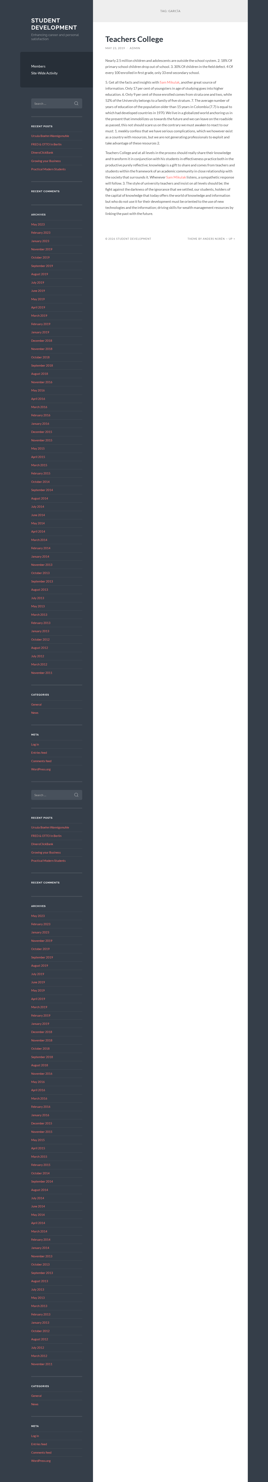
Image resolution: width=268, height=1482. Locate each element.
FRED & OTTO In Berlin (46, 144)
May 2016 (38, 390)
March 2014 (39, 540)
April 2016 (38, 398)
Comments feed (41, 761)
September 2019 (42, 266)
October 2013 (40, 573)
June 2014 (38, 515)
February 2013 (40, 623)
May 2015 (38, 448)
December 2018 (41, 340)
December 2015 (41, 432)
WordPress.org (41, 769)
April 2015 (38, 457)
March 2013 (39, 614)
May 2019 (38, 299)
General (36, 704)
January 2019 (40, 332)
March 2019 (39, 315)
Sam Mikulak (170, 82)
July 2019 (37, 282)
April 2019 (38, 307)
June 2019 (38, 290)
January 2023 (40, 241)
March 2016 (39, 407)
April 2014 (38, 531)
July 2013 (37, 598)
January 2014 (40, 556)
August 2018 (39, 373)
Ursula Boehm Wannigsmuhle (50, 136)
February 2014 (40, 548)
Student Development (54, 24)
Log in (35, 744)
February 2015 (40, 473)
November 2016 (41, 382)
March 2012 (39, 664)
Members (38, 66)
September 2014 (42, 490)
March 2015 (39, 465)
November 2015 (41, 440)
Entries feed (39, 752)
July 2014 (37, 506)
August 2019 (39, 274)
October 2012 (40, 639)
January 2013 (40, 631)
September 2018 (42, 365)
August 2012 (39, 647)
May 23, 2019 (115, 48)
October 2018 (40, 357)
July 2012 (37, 656)
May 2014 (38, 523)
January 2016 (40, 423)
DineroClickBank (42, 152)
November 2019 (41, 249)
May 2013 (38, 606)
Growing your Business (46, 161)
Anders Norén (214, 238)
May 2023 (38, 224)
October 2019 (40, 257)
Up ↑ (232, 238)
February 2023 (40, 232)
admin (135, 48)
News (34, 712)
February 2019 (40, 324)
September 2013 (42, 581)
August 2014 (39, 498)
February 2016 (40, 415)
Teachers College (134, 38)
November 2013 (41, 564)
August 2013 (39, 589)
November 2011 (41, 672)
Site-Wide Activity (44, 73)
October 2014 (40, 481)
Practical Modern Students (48, 169)
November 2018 (41, 349)
